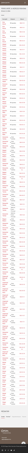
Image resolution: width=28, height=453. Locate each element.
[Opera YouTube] (11, 450)
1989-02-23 (22, 173)
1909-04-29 (22, 120)
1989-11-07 (22, 199)
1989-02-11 (22, 164)
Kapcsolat (6, 438)
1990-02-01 (22, 237)
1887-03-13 (22, 36)
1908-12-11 (22, 116)
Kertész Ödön (4, 93)
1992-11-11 (22, 321)
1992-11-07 (22, 315)
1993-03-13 (22, 328)
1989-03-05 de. (22, 177)
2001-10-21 (22, 376)
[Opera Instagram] (2, 450)
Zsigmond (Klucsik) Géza (5, 278)
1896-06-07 (22, 76)
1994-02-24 (22, 359)
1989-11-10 (22, 204)
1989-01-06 (22, 151)
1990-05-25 (22, 250)
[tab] (8, 416)
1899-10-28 (22, 89)
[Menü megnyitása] (25, 2)
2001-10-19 (22, 372)
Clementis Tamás (5, 137)
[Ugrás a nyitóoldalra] (5, 2)
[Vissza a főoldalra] (6, 432)
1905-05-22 (22, 107)
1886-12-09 (22, 32)
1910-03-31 (22, 129)
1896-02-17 (22, 71)
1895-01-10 (22, 58)
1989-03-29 (22, 186)
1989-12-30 (22, 228)
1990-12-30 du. (22, 268)
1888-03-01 (22, 40)
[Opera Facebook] (5, 450)
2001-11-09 (22, 385)
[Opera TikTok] (14, 450)
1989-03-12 (22, 182)
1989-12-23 (22, 224)
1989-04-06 (22, 191)
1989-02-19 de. (22, 168)
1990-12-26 (22, 264)
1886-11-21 (22, 27)
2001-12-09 (22, 394)
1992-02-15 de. (22, 278)
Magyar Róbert (4, 151)
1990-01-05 (22, 233)
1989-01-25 (22, 160)
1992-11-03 (22, 303)
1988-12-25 (22, 138)
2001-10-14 (22, 363)
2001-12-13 (22, 398)
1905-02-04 (22, 93)
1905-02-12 (22, 98)
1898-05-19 (22, 85)
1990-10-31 (22, 255)
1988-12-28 (22, 142)
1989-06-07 (22, 195)
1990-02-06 (22, 242)
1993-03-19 (22, 333)
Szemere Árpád (4, 80)
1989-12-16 (22, 220)
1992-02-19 (22, 284)
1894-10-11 (22, 49)
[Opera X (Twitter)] (8, 450)
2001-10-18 (22, 367)
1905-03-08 (22, 102)
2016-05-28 (22, 403)
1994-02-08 (22, 344)
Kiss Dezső (4, 23)
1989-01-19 (22, 155)
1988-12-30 (22, 146)
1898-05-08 (22, 80)
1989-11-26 (22, 214)
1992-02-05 (22, 273)
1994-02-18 (22, 353)
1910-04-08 (22, 133)
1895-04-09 (22, 62)
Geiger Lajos (4, 403)
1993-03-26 (22, 338)
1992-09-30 (22, 290)
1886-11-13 (22, 23)
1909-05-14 (22, 124)
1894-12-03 (22, 54)
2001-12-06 (22, 389)
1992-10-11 (22, 296)
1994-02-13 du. (22, 348)
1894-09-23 (22, 45)
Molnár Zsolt (4, 363)
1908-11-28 (22, 111)
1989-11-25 (22, 209)
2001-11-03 (22, 381)
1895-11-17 (22, 67)
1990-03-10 (22, 246)
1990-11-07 (22, 259)
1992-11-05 (22, 309)
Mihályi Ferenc (4, 45)
